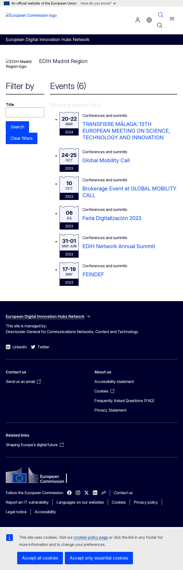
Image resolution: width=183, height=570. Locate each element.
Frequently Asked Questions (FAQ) (124, 400)
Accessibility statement (114, 381)
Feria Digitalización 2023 (111, 218)
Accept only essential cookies (99, 557)
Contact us (123, 492)
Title (10, 104)
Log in (137, 20)
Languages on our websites (80, 502)
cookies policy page (91, 537)
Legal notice (16, 511)
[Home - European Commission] (31, 20)
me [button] (149, 20)
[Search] (159, 25)
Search (160, 15)
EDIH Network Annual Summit (118, 246)
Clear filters (21, 138)
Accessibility (45, 511)
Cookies (119, 502)
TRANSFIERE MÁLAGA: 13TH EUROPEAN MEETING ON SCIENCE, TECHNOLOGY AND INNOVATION (126, 131)
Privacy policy (146, 502)
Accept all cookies (40, 557)
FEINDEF (93, 274)
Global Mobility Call (106, 160)
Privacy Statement (110, 410)
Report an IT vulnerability (27, 502)
